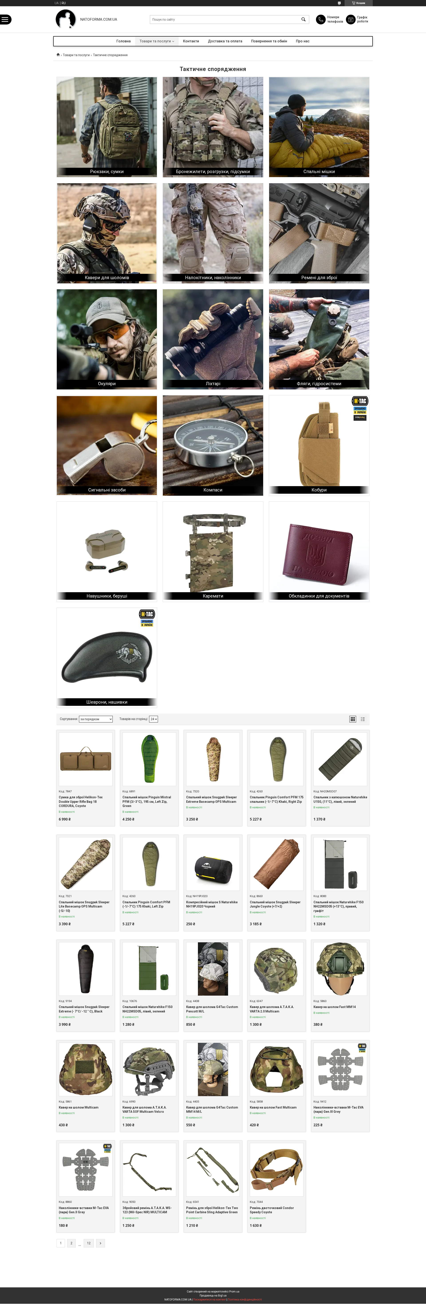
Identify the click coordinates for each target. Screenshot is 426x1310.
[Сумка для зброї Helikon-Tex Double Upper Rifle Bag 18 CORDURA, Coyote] (85, 759)
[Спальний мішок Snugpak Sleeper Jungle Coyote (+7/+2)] (277, 864)
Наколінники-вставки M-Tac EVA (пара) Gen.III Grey (338, 1110)
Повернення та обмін (269, 41)
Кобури (319, 490)
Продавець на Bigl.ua (213, 1295)
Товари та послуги (155, 41)
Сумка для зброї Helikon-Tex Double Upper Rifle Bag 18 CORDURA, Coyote (81, 801)
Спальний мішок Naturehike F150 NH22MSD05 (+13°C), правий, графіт (338, 906)
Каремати (213, 596)
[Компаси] (213, 445)
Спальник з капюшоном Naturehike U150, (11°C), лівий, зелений (340, 799)
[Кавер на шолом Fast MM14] (340, 969)
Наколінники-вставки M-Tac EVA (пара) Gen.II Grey (84, 1210)
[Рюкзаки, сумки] (107, 127)
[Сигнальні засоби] (107, 445)
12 (89, 1243)
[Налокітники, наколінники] (213, 233)
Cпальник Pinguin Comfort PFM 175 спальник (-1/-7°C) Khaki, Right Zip (277, 799)
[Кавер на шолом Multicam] (85, 1069)
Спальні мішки (319, 171)
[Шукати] (303, 19)
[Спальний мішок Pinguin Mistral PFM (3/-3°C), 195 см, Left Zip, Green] (149, 759)
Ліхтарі (213, 383)
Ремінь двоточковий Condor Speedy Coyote (272, 1210)
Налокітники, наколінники (213, 277)
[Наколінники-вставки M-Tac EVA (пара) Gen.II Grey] (85, 1170)
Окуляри (107, 383)
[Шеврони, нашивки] (107, 658)
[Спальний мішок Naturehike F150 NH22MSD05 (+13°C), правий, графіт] (340, 864)
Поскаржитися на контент (209, 1299)
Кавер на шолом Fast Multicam (273, 1107)
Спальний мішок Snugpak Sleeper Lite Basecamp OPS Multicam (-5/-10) (84, 906)
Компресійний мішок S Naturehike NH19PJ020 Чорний (212, 904)
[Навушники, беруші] (107, 551)
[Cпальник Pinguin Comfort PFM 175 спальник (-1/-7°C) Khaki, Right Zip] (277, 759)
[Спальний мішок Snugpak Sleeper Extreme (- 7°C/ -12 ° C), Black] (85, 969)
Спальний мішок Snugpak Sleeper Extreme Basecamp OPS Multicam (211, 799)
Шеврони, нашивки (106, 702)
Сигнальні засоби (107, 490)
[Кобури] (319, 445)
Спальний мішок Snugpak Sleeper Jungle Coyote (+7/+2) (275, 904)
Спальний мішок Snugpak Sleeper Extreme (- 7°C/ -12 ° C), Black (84, 1009)
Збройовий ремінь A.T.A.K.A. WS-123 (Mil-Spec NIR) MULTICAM (147, 1210)
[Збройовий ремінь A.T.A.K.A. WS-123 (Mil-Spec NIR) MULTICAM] (149, 1170)
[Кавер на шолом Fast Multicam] (277, 1069)
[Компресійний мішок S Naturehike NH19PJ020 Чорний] (213, 864)
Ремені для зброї (319, 277)
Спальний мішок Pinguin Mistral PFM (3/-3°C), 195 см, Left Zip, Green (146, 801)
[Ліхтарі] (213, 339)
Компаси (212, 490)
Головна (123, 41)
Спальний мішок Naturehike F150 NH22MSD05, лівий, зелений (147, 1009)
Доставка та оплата (225, 41)
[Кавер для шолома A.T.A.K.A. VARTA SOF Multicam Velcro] (149, 1069)
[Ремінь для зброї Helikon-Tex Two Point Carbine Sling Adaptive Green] (213, 1170)
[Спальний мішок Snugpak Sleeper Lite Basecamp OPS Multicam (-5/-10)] (85, 864)
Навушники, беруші (107, 596)
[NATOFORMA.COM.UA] (65, 19)
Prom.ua (234, 1291)
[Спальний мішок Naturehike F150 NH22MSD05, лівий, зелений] (149, 969)
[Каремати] (213, 551)
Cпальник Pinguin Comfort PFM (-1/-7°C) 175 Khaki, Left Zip (146, 904)
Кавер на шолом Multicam (79, 1107)
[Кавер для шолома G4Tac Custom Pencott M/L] (213, 969)
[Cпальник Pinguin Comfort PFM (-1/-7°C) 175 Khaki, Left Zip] (149, 864)
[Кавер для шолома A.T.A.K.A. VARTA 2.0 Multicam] (277, 969)
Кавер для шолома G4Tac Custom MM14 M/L (212, 1110)
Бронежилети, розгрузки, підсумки (213, 171)
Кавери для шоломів (107, 277)
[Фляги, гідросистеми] (319, 339)
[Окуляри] (107, 339)
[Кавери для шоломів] (107, 233)
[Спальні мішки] (319, 127)
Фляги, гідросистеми (319, 383)
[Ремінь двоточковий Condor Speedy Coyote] (277, 1170)
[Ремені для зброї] (319, 233)
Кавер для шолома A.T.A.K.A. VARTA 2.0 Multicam (272, 1009)
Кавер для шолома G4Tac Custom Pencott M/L (212, 1009)
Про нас (303, 41)
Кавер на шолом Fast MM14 (335, 1007)
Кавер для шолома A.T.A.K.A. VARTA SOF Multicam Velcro (144, 1110)
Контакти (191, 41)
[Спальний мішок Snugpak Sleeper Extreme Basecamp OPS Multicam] (213, 759)
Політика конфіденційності (245, 1299)
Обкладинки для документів (319, 596)
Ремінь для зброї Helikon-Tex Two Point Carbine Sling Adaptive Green (212, 1210)
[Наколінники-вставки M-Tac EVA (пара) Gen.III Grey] (340, 1069)
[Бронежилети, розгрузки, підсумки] (213, 127)
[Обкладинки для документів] (319, 551)
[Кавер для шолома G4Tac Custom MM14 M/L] (213, 1069)
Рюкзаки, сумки (107, 171)
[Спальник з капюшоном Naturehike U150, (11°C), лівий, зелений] (340, 759)
